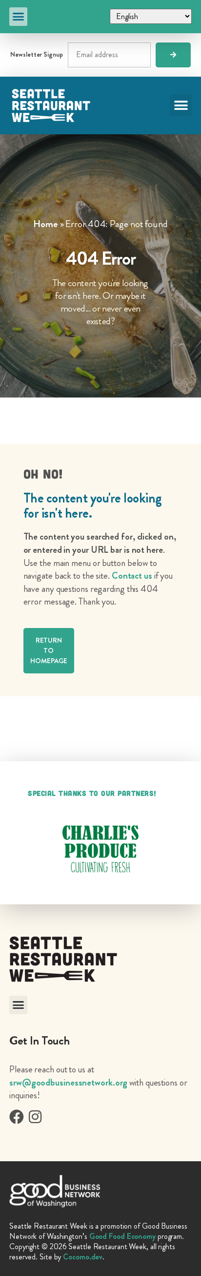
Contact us (132, 575)
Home (45, 224)
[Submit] (173, 54)
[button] (18, 16)
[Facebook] (16, 1116)
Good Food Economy (122, 1236)
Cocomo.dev (82, 1256)
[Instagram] (35, 1116)
